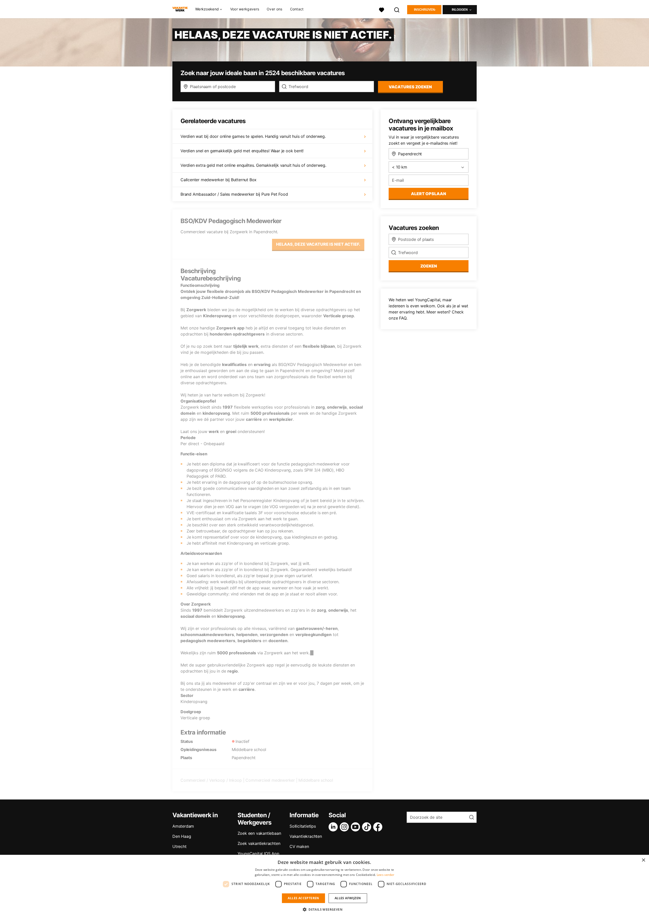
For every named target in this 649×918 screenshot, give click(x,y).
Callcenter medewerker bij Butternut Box (219, 179)
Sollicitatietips (303, 826)
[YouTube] (356, 826)
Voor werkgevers (244, 9)
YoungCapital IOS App (258, 853)
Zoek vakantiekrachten (259, 843)
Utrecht (179, 846)
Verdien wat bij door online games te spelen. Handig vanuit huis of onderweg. (253, 136)
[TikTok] (367, 826)
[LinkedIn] (334, 826)
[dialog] (324, 886)
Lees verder (385, 875)
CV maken (299, 846)
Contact (297, 9)
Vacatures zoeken (410, 86)
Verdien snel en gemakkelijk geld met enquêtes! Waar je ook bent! (242, 150)
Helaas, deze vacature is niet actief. (318, 244)
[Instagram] (345, 826)
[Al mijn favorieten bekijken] (381, 9)
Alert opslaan (428, 193)
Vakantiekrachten (306, 836)
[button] (324, 909)
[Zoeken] (397, 9)
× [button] (643, 860)
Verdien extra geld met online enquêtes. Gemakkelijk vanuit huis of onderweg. (253, 165)
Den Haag (181, 836)
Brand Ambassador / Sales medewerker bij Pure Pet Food (234, 194)
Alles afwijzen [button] (348, 898)
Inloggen (460, 9)
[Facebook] (378, 826)
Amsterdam (183, 826)
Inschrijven (424, 9)
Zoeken (428, 266)
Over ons (274, 9)
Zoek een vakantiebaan (259, 833)
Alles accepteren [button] (303, 898)
